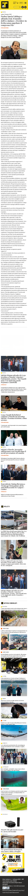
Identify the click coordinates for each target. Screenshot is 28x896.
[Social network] (22, 7)
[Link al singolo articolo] (14, 363)
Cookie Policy (5, 892)
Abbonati (21, 2)
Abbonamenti (16, 892)
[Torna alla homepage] (4, 4)
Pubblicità (15, 890)
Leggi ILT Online (14, 2)
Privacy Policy (21, 890)
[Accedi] (17, 3)
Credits (10, 892)
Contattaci (10, 890)
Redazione (4, 890)
